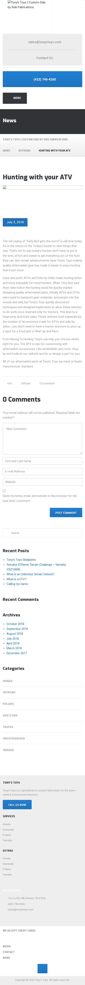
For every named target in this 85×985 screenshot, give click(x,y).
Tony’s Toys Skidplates (21, 559)
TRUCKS (8, 727)
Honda (7, 681)
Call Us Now (17, 805)
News (6, 958)
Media (7, 946)
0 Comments (47, 383)
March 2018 (14, 648)
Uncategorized (14, 738)
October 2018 (15, 624)
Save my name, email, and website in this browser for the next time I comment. (40, 498)
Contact (9, 952)
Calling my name (17, 584)
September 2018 (17, 629)
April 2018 (13, 643)
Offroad (25, 383)
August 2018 (15, 633)
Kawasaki (8, 829)
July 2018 (13, 638)
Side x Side (10, 715)
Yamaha (8, 750)
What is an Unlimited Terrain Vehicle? (30, 574)
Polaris (8, 704)
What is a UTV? (16, 579)
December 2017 (17, 653)
